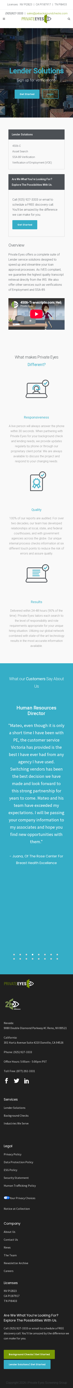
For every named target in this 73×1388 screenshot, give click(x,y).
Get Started (27, 94)
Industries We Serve (16, 1123)
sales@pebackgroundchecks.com (47, 13)
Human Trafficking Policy (20, 1185)
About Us (9, 1232)
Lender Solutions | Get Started (27, 1364)
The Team (10, 1255)
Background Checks (16, 1115)
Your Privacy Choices (22, 1198)
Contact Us (11, 1239)
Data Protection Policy (18, 1162)
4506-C (16, 145)
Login (50, 94)
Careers (8, 1271)
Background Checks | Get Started (29, 1354)
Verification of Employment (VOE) (32, 162)
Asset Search (20, 151)
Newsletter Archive (16, 1263)
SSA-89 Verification (23, 157)
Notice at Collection (17, 1208)
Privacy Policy (12, 1154)
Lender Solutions (14, 1108)
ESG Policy (10, 1170)
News (7, 1247)
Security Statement (16, 1178)
